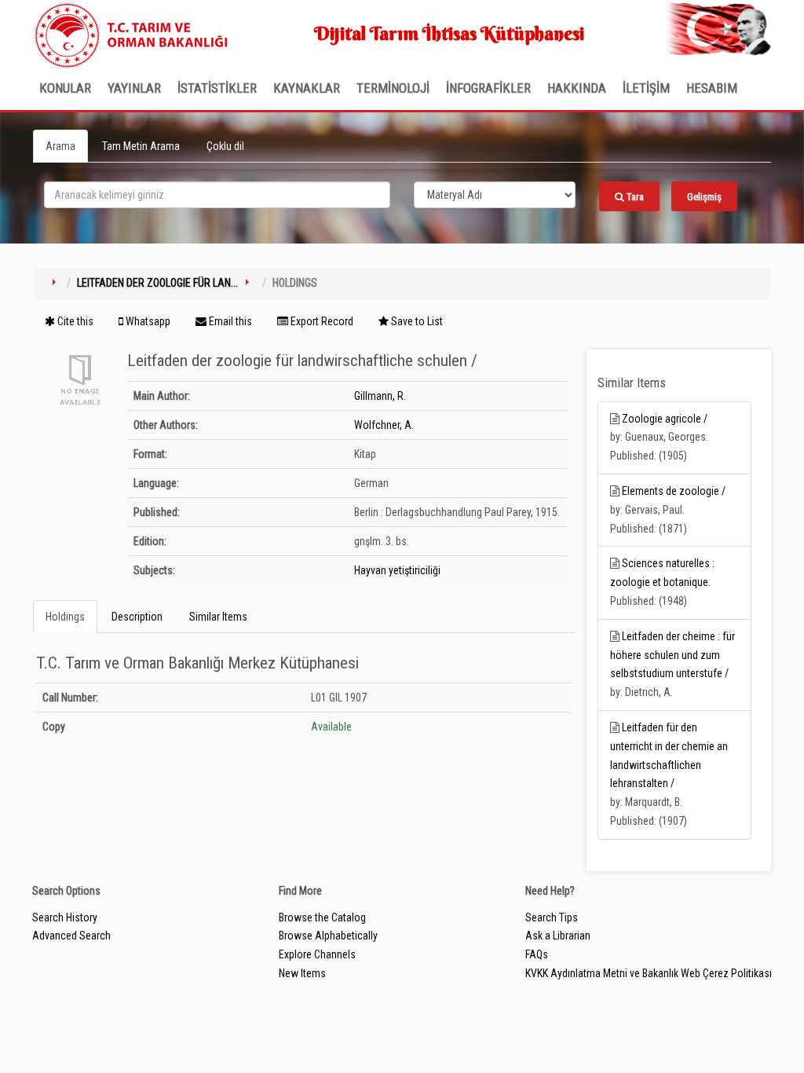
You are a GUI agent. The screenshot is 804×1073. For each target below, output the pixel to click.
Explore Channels (317, 954)
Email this (229, 321)
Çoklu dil (225, 146)
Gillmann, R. (380, 396)
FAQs (536, 954)
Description (137, 616)
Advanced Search (71, 935)
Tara (634, 197)
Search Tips (551, 917)
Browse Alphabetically (328, 935)
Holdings (65, 616)
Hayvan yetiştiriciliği (397, 570)
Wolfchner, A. (384, 425)
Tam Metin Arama (141, 146)
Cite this (74, 321)
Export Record (320, 321)
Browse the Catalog (322, 917)
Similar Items (218, 616)
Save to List (416, 321)
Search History (64, 917)
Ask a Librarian (557, 935)
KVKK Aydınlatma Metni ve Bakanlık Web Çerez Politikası (648, 973)
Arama (60, 146)
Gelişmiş (704, 197)
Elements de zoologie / (673, 491)
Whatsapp (146, 321)
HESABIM (711, 88)
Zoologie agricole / (664, 418)
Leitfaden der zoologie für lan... (157, 282)
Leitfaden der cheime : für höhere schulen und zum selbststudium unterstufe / (672, 655)
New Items (302, 973)
